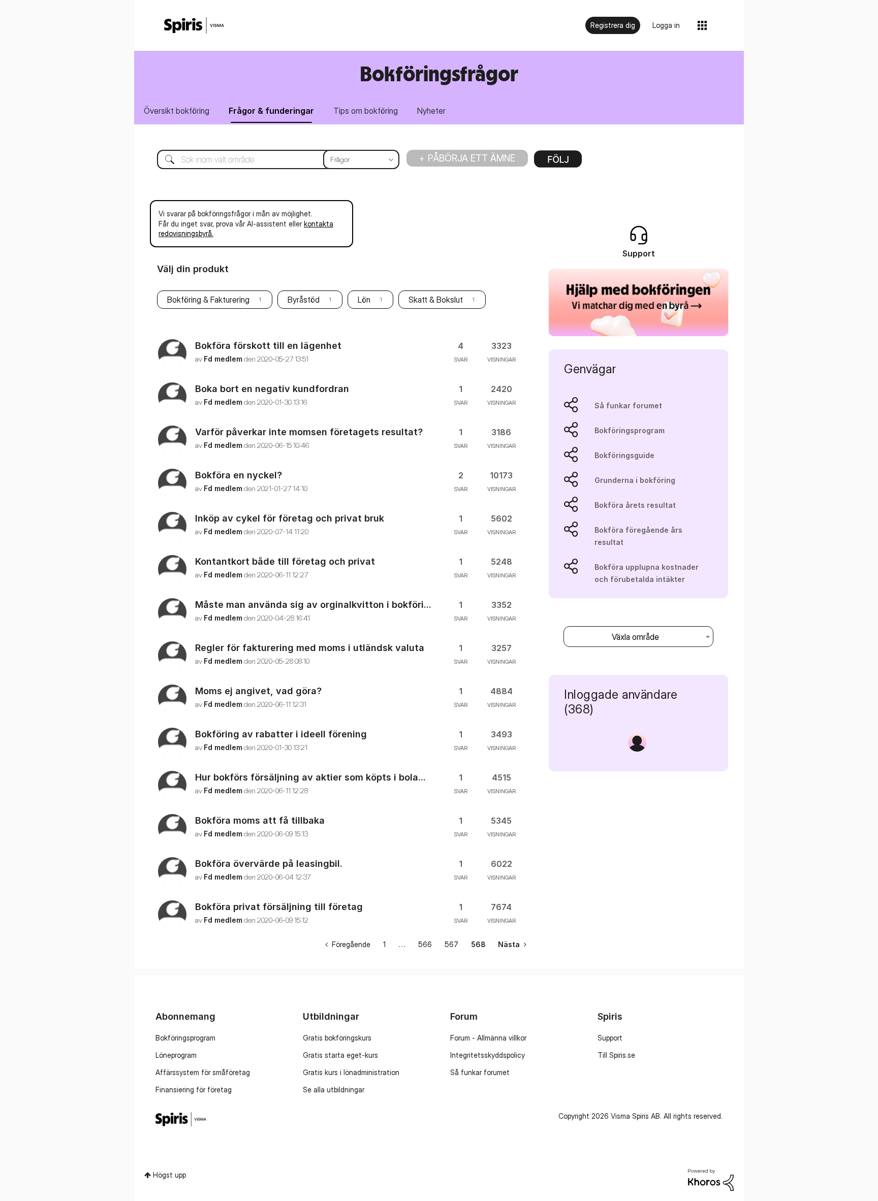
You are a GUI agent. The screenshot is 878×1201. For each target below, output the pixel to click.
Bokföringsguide (624, 455)
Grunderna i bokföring (634, 480)
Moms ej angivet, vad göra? (258, 691)
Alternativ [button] (557, 162)
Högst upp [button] (169, 1175)
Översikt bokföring (176, 111)
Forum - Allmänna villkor (488, 1037)
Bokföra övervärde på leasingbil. (268, 863)
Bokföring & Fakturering (208, 300)
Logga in (666, 25)
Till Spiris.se (616, 1055)
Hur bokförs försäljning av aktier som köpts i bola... (310, 777)
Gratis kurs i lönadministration (351, 1072)
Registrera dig (612, 25)
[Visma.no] (194, 25)
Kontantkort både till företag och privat (285, 561)
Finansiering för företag (193, 1089)
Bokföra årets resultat (635, 505)
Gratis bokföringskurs (337, 1037)
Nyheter (431, 111)
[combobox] (270, 159)
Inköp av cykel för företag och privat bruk (289, 518)
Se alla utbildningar (333, 1089)
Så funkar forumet (628, 405)
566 (425, 944)
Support (610, 1037)
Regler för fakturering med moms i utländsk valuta (309, 647)
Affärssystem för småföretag (202, 1072)
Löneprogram (176, 1055)
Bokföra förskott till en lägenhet (268, 345)
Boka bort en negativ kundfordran (272, 388)
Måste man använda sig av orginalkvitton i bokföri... (313, 604)
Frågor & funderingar (271, 111)
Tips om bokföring (365, 111)
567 (451, 944)
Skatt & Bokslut (436, 300)
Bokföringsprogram (629, 430)
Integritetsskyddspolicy (487, 1055)
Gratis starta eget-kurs (340, 1055)
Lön (364, 300)
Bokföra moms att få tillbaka (260, 820)
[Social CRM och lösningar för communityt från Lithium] (711, 1179)
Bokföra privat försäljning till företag (279, 906)
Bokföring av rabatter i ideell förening (281, 734)
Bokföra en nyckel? (238, 475)
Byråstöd (304, 300)
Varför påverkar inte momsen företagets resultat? (309, 432)
